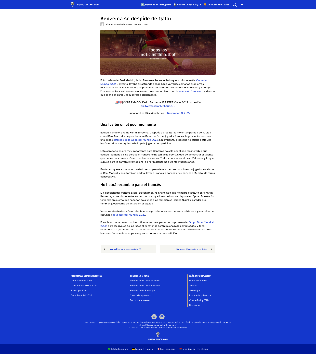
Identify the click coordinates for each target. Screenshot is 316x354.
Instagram (162, 317)
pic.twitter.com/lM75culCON (158, 106)
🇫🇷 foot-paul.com (166, 348)
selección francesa (190, 91)
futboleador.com (87, 4)
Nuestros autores (198, 280)
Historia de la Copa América (145, 285)
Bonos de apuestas (140, 300)
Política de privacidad (200, 295)
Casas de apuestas (140, 295)
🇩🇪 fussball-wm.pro (142, 348)
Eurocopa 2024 (79, 290)
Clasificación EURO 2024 (84, 285)
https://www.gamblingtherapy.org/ (161, 325)
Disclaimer (194, 305)
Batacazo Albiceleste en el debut (191, 249)
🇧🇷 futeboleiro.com (118, 348)
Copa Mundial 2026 (81, 295)
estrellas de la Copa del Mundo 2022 (135, 140)
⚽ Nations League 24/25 (187, 4)
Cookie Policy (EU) (199, 300)
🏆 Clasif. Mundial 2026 (216, 4)
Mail (154, 317)
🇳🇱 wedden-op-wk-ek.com (194, 348)
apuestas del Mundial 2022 (128, 214)
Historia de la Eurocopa (142, 290)
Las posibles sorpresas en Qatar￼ (125, 249)
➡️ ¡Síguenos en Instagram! (156, 4)
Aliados (193, 285)
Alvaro (109, 24)
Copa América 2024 (81, 280)
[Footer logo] (158, 336)
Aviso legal (194, 290)
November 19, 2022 (178, 113)
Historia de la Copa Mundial (144, 280)
